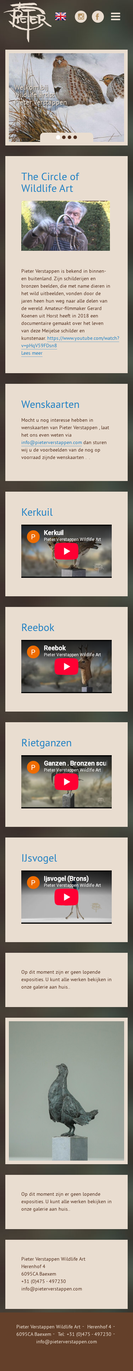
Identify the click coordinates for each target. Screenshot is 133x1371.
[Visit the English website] (60, 15)
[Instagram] (81, 17)
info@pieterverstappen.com (51, 443)
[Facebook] (98, 17)
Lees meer (32, 353)
